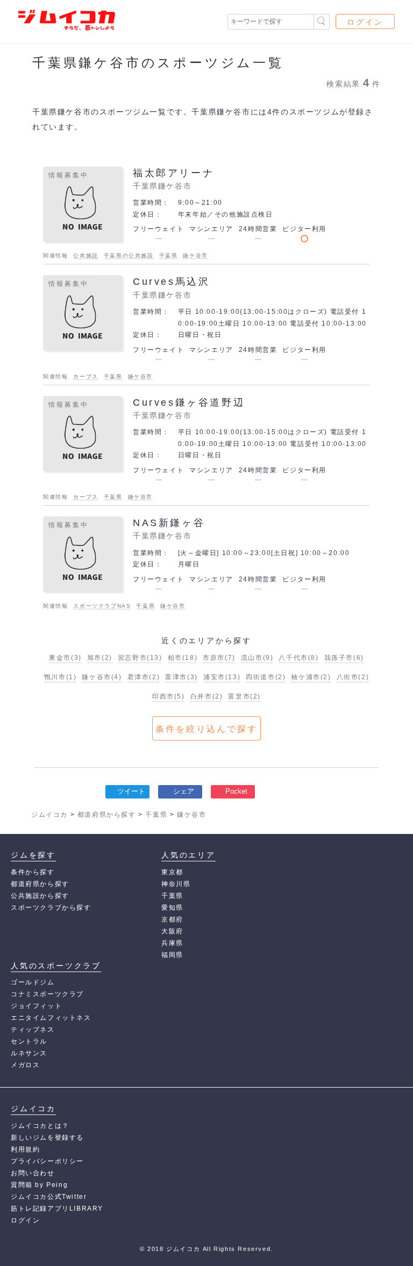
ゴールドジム (33, 982)
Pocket (236, 791)
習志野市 (140, 657)
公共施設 (85, 255)
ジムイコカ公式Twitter (49, 1196)
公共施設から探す (40, 896)
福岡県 (172, 955)
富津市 (181, 677)
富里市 (244, 696)
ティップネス (33, 1029)
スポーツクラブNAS (102, 606)
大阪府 (172, 931)
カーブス (85, 376)
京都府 (172, 919)
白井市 (206, 696)
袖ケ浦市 (311, 677)
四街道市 (266, 677)
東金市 (65, 657)
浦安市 (221, 677)
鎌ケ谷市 (195, 255)
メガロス (25, 1065)
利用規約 (25, 1149)
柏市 (183, 657)
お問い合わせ (33, 1173)
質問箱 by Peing (39, 1185)
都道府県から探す (40, 884)
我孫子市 (344, 657)
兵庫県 (172, 943)
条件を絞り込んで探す (206, 728)
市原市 (219, 657)
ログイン (365, 22)
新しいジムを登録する (47, 1137)
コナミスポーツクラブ (47, 994)
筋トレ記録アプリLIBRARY (57, 1208)
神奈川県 (175, 884)
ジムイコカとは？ (40, 1126)
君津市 (143, 677)
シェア (183, 791)
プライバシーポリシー (47, 1161)
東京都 (172, 872)
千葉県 (168, 255)
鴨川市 (60, 677)
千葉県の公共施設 (129, 255)
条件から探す (33, 872)
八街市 (353, 677)
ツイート (131, 791)
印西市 (168, 696)
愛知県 (172, 907)
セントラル (29, 1041)
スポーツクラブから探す (51, 907)
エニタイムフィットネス (51, 1018)
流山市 (257, 657)
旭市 (99, 657)
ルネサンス (29, 1053)
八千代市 (298, 657)
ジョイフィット (36, 1006)
